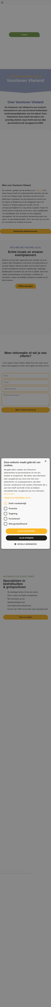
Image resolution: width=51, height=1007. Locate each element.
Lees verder (9, 494)
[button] (25, 498)
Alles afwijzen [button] (26, 538)
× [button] (45, 461)
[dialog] (25, 503)
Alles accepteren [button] (26, 531)
